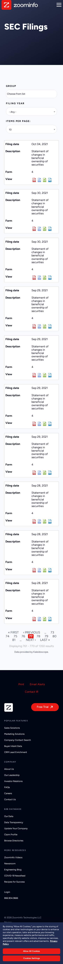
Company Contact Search (17, 740)
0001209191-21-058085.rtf (39, 423)
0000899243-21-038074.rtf (39, 570)
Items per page (18, 121)
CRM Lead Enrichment (15, 752)
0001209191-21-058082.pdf (34, 375)
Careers (8, 793)
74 (7, 636)
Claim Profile (10, 834)
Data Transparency (13, 822)
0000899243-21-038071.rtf (39, 521)
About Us (9, 769)
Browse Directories (13, 840)
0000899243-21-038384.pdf (34, 228)
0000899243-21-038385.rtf (39, 277)
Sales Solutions (12, 728)
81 (13, 640)
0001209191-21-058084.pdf (34, 472)
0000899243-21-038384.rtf (39, 228)
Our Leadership (12, 775)
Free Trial (42, 706)
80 (54, 636)
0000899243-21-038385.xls (44, 277)
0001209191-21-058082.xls (44, 375)
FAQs (7, 787)
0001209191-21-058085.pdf (34, 423)
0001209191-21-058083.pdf (34, 326)
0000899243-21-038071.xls (44, 521)
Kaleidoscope (40, 651)
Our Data (8, 816)
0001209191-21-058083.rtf (39, 326)
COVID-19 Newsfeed (14, 875)
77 (31, 636)
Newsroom (10, 863)
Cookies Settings (31, 958)
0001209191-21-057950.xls (44, 619)
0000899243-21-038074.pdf (34, 570)
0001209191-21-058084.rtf (39, 472)
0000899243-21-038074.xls (44, 570)
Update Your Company (16, 828)
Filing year (15, 103)
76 (23, 636)
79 (46, 636)
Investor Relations (13, 781)
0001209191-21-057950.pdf (34, 619)
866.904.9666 (11, 898)
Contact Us (10, 799)
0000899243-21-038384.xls (44, 228)
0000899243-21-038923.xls (44, 180)
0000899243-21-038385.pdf (34, 277)
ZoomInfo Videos (13, 857)
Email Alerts (37, 684)
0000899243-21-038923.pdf (34, 180)
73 (52, 632)
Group (11, 86)
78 (38, 636)
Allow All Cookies (31, 951)
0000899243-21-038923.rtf (39, 180)
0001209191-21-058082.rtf (39, 375)
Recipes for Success (14, 881)
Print (21, 684)
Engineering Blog (13, 869)
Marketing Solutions (14, 734)
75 (15, 636)
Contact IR (31, 691)
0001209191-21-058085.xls (44, 423)
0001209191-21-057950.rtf (39, 619)
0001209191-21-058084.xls (44, 472)
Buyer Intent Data (13, 746)
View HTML (49, 180)
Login (7, 892)
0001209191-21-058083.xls (44, 326)
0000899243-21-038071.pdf (34, 521)
